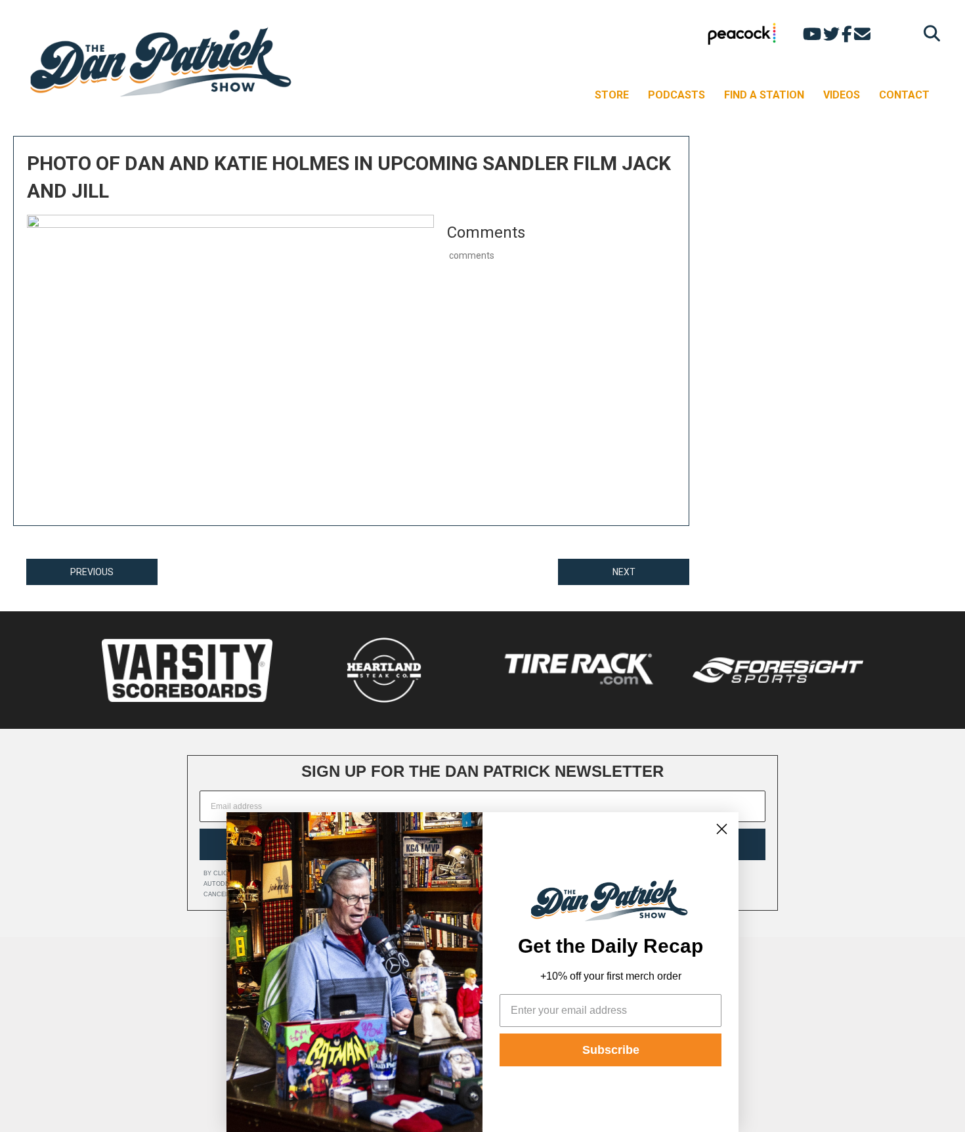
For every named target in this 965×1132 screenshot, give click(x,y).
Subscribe (610, 1049)
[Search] (928, 33)
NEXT (623, 572)
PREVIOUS (92, 572)
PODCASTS (676, 95)
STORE (612, 95)
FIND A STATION (764, 95)
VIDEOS (841, 95)
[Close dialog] (721, 828)
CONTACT (904, 95)
